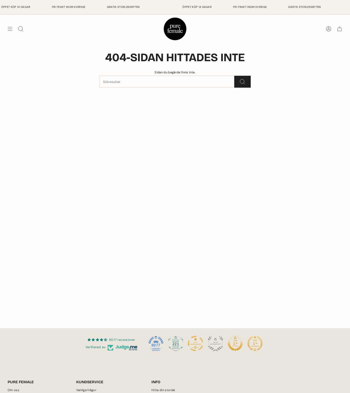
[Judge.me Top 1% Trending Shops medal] (255, 343)
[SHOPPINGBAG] (339, 29)
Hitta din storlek (163, 390)
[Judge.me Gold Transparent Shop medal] (195, 343)
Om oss (13, 390)
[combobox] (167, 81)
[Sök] (242, 82)
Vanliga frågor (86, 390)
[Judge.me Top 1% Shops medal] (235, 343)
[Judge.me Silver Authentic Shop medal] (215, 343)
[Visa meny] (10, 29)
